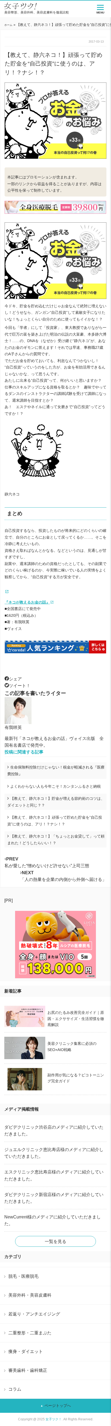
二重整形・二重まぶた (29, 1332)
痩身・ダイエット (25, 1351)
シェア (15, 679)
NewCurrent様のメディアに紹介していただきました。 (52, 1220)
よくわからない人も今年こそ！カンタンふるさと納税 (55, 786)
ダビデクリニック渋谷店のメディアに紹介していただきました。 (53, 1130)
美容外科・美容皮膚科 (29, 1295)
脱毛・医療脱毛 (23, 1276)
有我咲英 (13, 727)
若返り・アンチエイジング (34, 1313)
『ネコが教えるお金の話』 (27, 602)
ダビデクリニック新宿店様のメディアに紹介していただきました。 (53, 1198)
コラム (14, 1389)
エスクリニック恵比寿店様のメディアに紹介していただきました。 (53, 1175)
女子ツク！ (54, 1419)
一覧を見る (55, 1241)
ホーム (8, 24)
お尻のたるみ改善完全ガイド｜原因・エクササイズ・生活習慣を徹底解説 (75, 1018)
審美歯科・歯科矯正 (27, 1370)
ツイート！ (19, 685)
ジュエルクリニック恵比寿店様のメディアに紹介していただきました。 (53, 1153)
